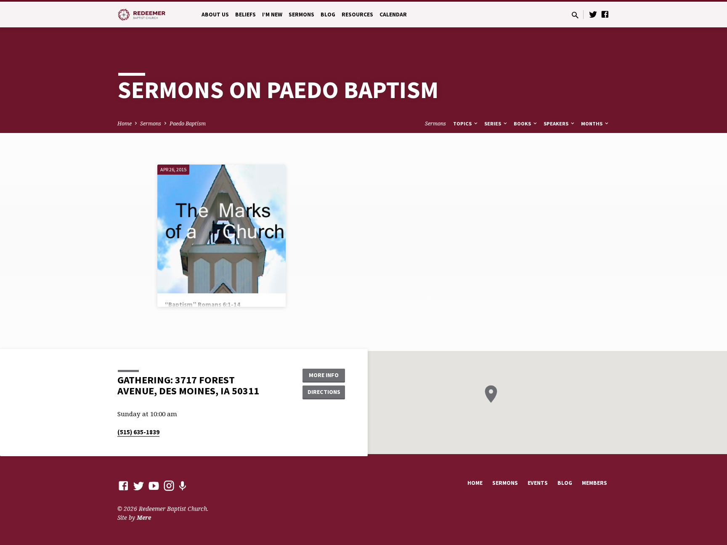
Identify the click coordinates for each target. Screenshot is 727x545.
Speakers (557, 123)
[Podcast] (182, 486)
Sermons (301, 14)
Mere (144, 517)
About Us (215, 14)
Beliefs (245, 14)
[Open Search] (575, 15)
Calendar (393, 14)
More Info (324, 375)
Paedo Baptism (188, 123)
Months (592, 123)
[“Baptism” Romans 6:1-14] (221, 229)
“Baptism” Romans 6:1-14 (202, 304)
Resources (357, 14)
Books (523, 123)
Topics (463, 123)
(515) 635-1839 (138, 432)
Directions (324, 392)
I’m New (272, 14)
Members (594, 483)
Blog (328, 14)
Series (493, 123)
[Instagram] (169, 485)
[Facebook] (605, 14)
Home (124, 123)
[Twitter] (593, 14)
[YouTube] (154, 485)
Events (538, 483)
